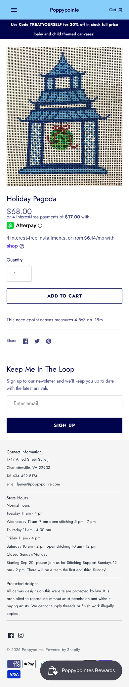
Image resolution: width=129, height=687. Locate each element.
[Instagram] (20, 636)
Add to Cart (64, 296)
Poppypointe (32, 649)
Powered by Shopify (63, 649)
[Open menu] (14, 10)
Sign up (64, 425)
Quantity (14, 259)
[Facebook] (11, 636)
